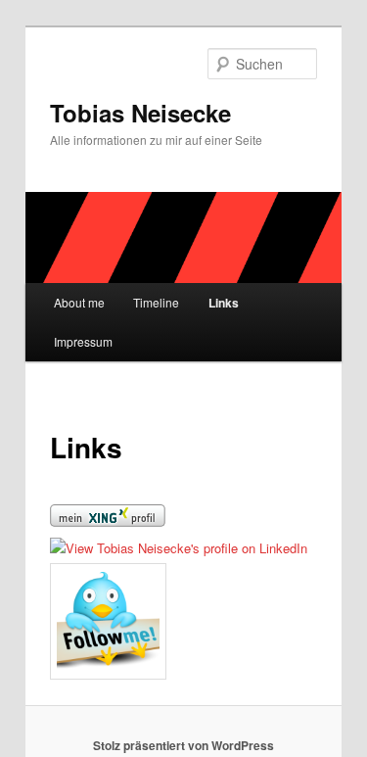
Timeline (156, 302)
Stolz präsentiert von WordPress (183, 745)
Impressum (83, 341)
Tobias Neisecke (140, 112)
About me (79, 302)
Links (223, 302)
